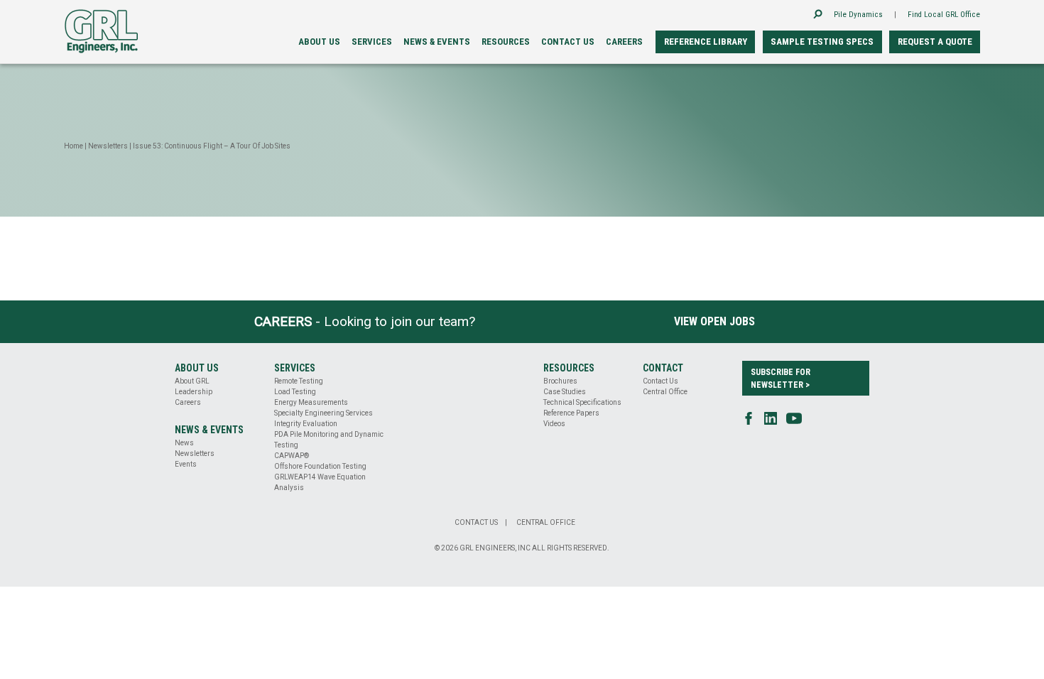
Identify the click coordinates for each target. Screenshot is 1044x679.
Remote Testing (298, 381)
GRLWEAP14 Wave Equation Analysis (320, 482)
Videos (554, 424)
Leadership (193, 392)
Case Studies (564, 392)
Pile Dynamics (858, 14)
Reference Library (705, 41)
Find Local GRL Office (944, 14)
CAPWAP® (291, 456)
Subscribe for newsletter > (780, 378)
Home (73, 146)
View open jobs (714, 321)
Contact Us (660, 381)
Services (372, 41)
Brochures (560, 381)
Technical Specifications (582, 402)
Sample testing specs (822, 41)
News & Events (436, 41)
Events (186, 464)
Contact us (567, 41)
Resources (506, 41)
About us (319, 41)
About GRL (192, 381)
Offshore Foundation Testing (320, 466)
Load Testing (295, 392)
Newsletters (108, 146)
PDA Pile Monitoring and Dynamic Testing (329, 439)
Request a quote (935, 41)
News (184, 443)
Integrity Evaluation (305, 424)
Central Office (665, 392)
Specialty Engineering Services (323, 413)
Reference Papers (571, 413)
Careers (624, 41)
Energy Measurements (311, 402)
